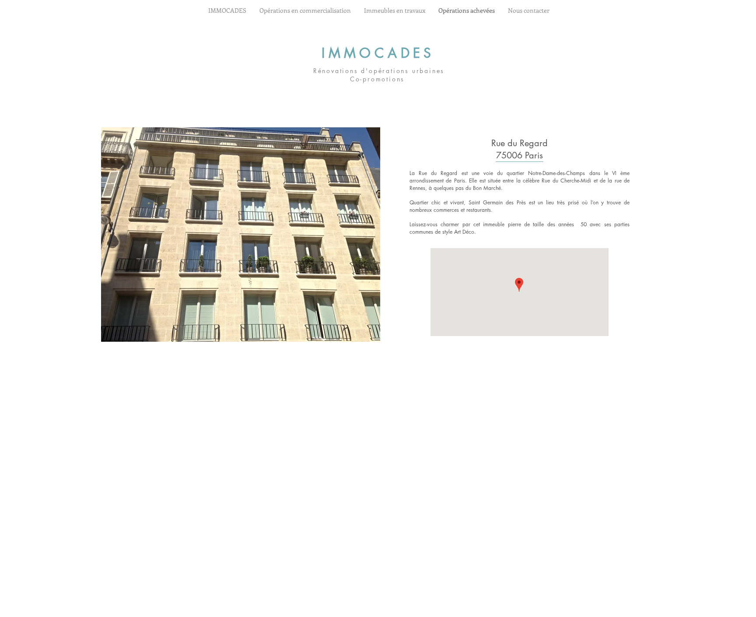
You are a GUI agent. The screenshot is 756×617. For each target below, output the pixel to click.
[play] (359, 134)
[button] (240, 234)
